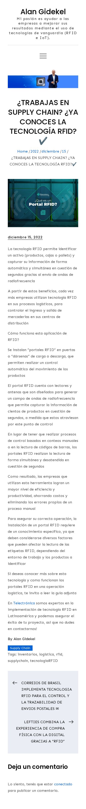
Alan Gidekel (43, 11)
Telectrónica (24, 603)
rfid (59, 654)
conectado (63, 784)
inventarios (27, 654)
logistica (46, 654)
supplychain (18, 660)
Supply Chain (20, 648)
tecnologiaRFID (44, 660)
